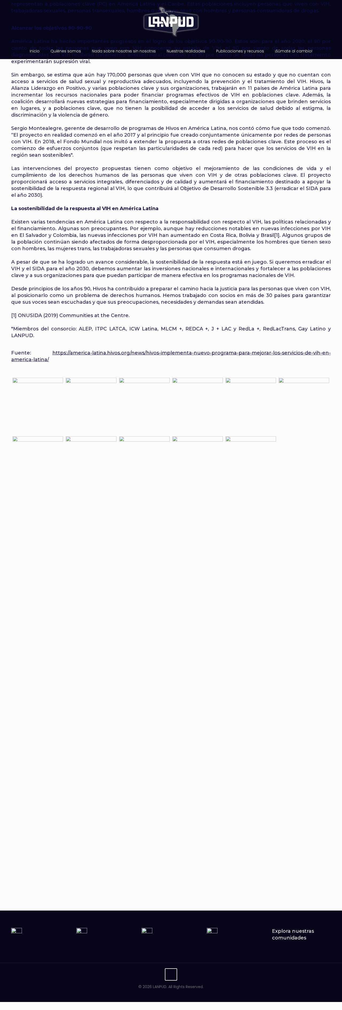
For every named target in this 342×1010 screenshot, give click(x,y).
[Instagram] (182, 994)
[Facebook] (160, 994)
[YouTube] (174, 994)
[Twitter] (167, 994)
